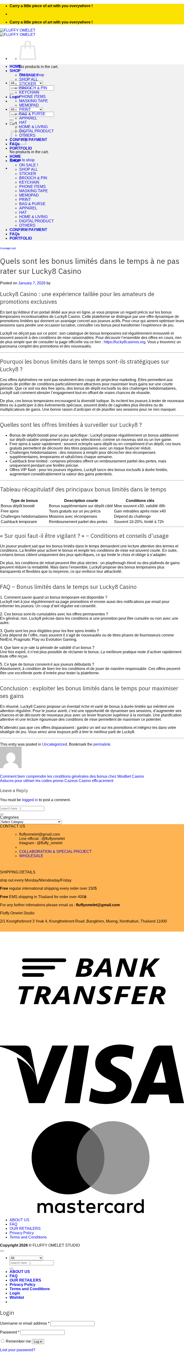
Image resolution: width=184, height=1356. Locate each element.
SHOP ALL (28, 79)
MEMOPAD (29, 105)
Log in (38, 1341)
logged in (30, 800)
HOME (15, 66)
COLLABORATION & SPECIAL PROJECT (55, 852)
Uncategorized (8, 248)
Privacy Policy (22, 1233)
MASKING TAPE (33, 101)
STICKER (27, 84)
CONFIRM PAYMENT (28, 140)
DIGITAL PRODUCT (36, 131)
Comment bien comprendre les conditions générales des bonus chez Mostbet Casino (72, 776)
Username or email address (24, 1323)
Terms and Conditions (28, 1237)
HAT (23, 122)
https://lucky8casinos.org (124, 342)
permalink (101, 744)
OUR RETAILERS (25, 1229)
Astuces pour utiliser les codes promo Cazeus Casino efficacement (56, 781)
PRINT (25, 109)
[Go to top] (2, 1251)
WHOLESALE (31, 856)
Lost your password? (17, 1350)
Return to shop (22, 160)
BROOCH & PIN (33, 88)
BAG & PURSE (32, 114)
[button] (15, 97)
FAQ (13, 1224)
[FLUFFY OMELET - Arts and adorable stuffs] (17, 32)
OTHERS (27, 135)
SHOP (15, 71)
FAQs (15, 234)
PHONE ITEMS (32, 97)
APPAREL (28, 118)
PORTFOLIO (21, 148)
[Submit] (11, 94)
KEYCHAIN (29, 92)
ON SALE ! (28, 75)
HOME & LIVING (33, 127)
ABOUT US (19, 1220)
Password (9, 1332)
